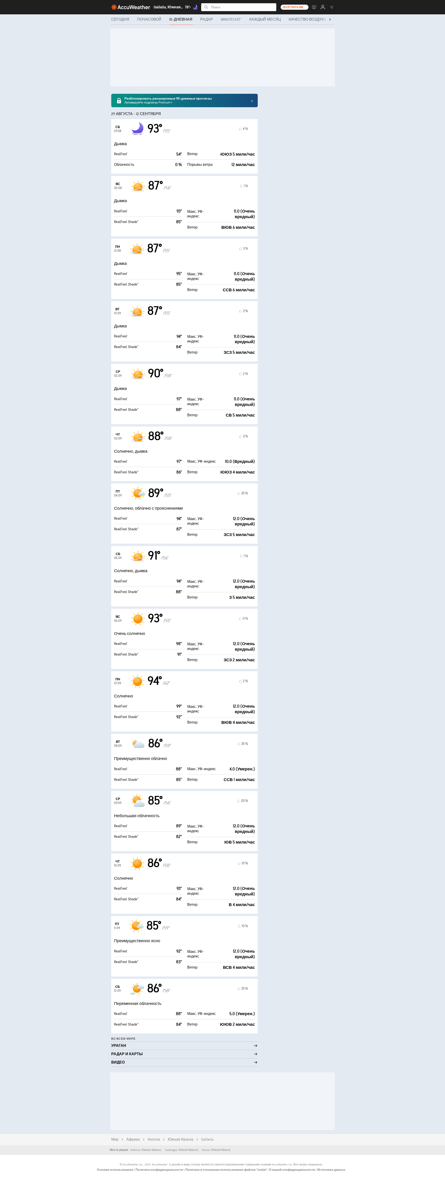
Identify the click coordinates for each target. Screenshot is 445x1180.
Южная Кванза (180, 1139)
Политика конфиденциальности (160, 1170)
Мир (114, 1139)
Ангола (154, 1139)
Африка (133, 1139)
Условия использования (115, 1170)
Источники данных (331, 1170)
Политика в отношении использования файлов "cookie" (226, 1170)
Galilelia (207, 1139)
